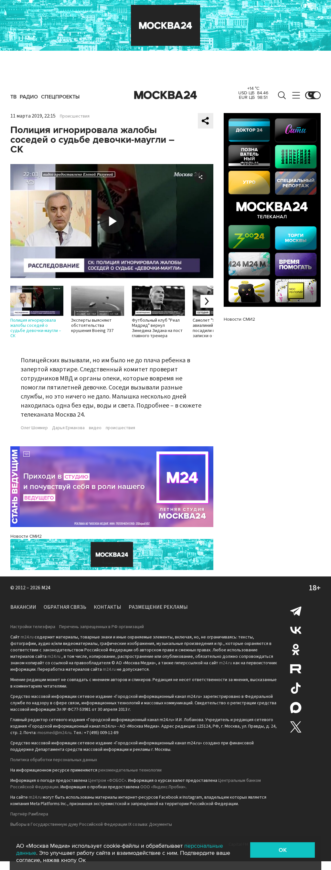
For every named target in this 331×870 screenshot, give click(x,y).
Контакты (107, 607)
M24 (45, 587)
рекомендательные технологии (130, 770)
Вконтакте (295, 630)
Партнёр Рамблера (29, 814)
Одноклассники (295, 649)
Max (295, 707)
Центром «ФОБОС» (107, 780)
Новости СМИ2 (26, 536)
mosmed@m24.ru (54, 733)
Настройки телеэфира (32, 627)
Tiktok (295, 688)
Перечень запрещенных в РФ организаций (101, 627)
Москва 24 (165, 95)
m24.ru (27, 637)
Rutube (295, 668)
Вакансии (23, 607)
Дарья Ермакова (68, 428)
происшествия (120, 428)
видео (95, 428)
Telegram (295, 610)
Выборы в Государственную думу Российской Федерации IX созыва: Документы (91, 824)
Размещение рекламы (158, 607)
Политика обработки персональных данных (53, 760)
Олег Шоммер (34, 428)
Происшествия (75, 116)
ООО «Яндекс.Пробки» (163, 787)
